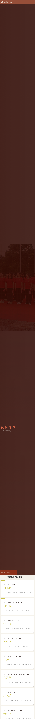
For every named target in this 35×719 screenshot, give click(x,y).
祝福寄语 (10, 577)
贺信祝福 (18, 577)
